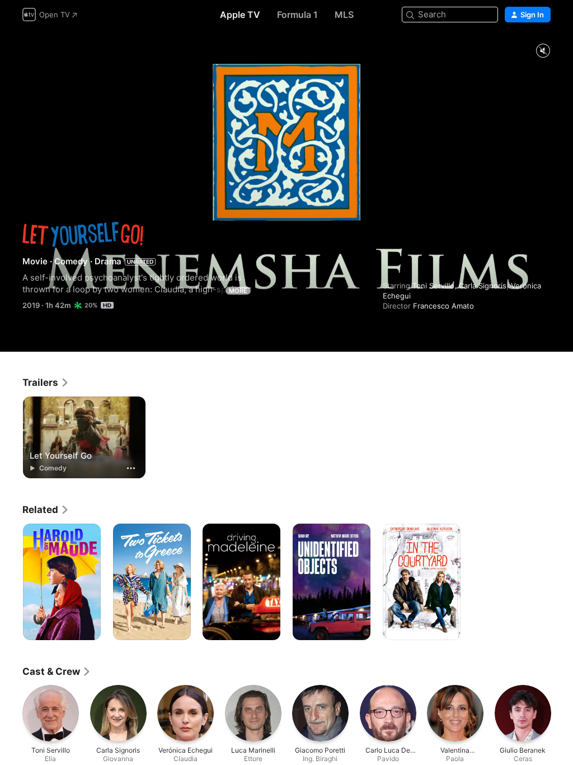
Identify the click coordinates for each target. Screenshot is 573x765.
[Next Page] (562, 713)
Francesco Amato (443, 305)
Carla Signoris (482, 285)
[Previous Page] (11, 713)
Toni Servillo (433, 285)
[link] (45, 382)
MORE (238, 291)
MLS (344, 14)
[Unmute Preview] (543, 51)
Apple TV (240, 14)
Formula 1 (297, 14)
